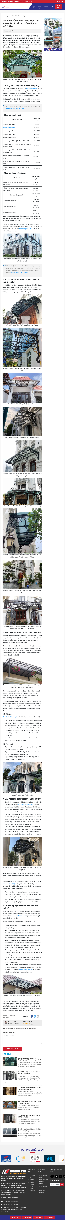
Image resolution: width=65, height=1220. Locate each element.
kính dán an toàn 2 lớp (9, 884)
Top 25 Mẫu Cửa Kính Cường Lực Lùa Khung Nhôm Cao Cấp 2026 (29, 1088)
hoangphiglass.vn (13, 1204)
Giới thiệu (20, 7)
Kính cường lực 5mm (9, 127)
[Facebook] (32, 1016)
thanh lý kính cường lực (25, 969)
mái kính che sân (21, 916)
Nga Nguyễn (10, 1022)
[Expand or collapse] (40, 31)
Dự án (34, 7)
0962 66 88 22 (28, 1)
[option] (6, 1158)
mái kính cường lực (31, 88)
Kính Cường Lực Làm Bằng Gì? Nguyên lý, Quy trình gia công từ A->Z (29, 1059)
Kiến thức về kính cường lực (19, 16)
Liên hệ (58, 6)
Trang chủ (15, 7)
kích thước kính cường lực (25, 804)
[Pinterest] (38, 1016)
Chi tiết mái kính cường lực (10, 717)
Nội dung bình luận (9, 1032)
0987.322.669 (19, 108)
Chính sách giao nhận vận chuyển (43, 1181)
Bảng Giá (27, 6)
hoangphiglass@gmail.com (12, 1)
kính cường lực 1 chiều (26, 229)
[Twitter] (35, 1016)
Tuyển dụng (39, 7)
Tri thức (46, 6)
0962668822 (10, 108)
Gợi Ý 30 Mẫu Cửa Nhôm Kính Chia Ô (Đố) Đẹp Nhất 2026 (29, 1073)
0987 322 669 (15, 1198)
